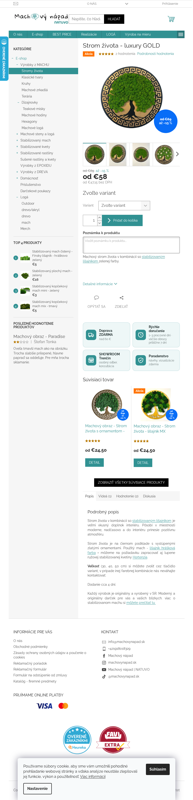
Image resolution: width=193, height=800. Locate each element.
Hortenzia (140, 557)
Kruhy (26, 83)
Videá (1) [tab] (105, 496)
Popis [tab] (89, 496)
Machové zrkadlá (35, 90)
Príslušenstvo (30, 185)
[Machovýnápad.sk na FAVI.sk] (113, 739)
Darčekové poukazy (35, 191)
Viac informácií (92, 776)
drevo (26, 216)
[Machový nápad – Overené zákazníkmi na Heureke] (77, 740)
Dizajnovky (30, 102)
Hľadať (114, 19)
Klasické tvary (32, 77)
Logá (24, 197)
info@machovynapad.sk (126, 642)
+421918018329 (119, 648)
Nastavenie (37, 788)
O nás (91, 3)
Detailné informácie (98, 284)
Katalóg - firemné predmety (34, 681)
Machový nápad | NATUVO (129, 669)
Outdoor (28, 203)
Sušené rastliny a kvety (38, 159)
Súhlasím (157, 769)
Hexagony (29, 121)
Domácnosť (29, 178)
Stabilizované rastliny (36, 153)
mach (26, 222)
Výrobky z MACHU (34, 65)
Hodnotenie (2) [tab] (127, 496)
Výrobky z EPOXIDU (36, 165)
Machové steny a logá (37, 134)
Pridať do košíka (125, 220)
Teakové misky (34, 109)
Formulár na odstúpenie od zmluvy (40, 675)
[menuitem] (18, 34)
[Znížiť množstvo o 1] (99, 223)
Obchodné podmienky (30, 647)
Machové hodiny (34, 115)
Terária (27, 96)
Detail (94, 462)
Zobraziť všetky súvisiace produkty (131, 482)
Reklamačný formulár (30, 669)
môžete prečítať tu (141, 603)
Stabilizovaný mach (35, 140)
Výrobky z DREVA (34, 172)
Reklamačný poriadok (30, 663)
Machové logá (32, 128)
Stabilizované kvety (35, 147)
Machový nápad (120, 656)
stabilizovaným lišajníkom (151, 521)
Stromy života (32, 71)
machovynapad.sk (122, 662)
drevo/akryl (31, 210)
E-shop (21, 58)
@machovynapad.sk (123, 676)
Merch (25, 229)
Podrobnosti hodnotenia (155, 54)
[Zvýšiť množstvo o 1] (99, 217)
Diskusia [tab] (149, 496)
